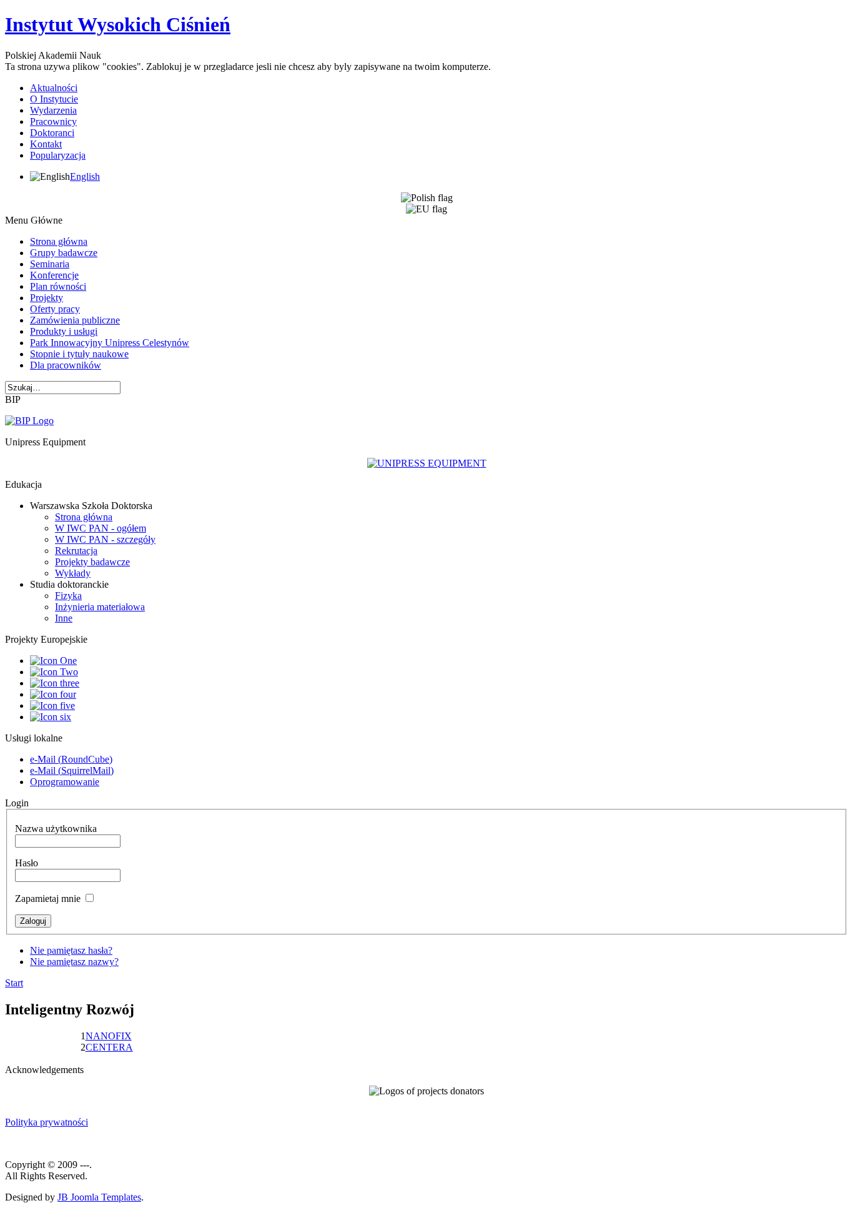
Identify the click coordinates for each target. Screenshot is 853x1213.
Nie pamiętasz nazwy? (74, 961)
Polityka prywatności (46, 1122)
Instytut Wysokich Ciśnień (117, 24)
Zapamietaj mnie (48, 898)
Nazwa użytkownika (56, 828)
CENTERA (109, 1047)
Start (14, 983)
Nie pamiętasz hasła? (71, 950)
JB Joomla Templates (99, 1197)
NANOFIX (109, 1036)
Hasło (26, 863)
